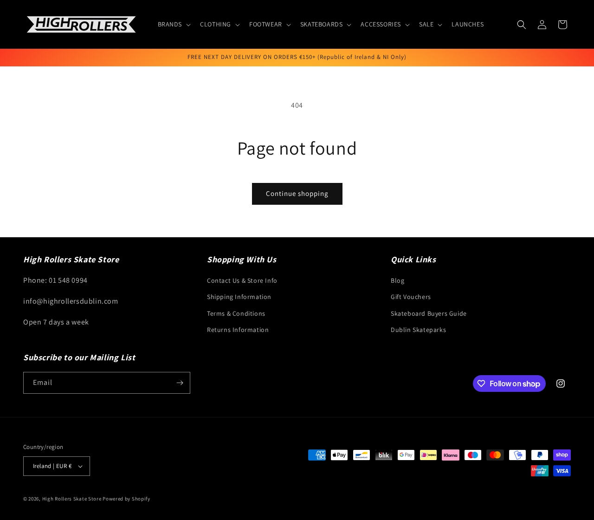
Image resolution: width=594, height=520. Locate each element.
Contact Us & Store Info (242, 280)
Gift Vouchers (411, 296)
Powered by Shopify (126, 498)
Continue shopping (297, 193)
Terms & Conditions (236, 313)
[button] (173, 24)
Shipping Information (239, 296)
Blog (397, 280)
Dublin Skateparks (418, 329)
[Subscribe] (179, 383)
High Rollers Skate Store (72, 498)
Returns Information (238, 329)
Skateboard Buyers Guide (429, 313)
